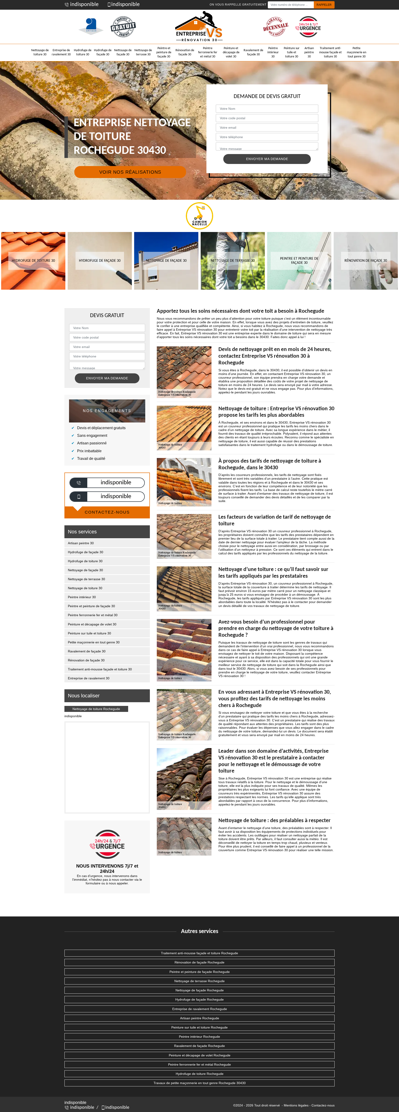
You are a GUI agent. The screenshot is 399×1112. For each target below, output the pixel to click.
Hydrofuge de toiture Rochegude (200, 1074)
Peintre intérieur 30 (273, 52)
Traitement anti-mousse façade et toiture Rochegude (199, 953)
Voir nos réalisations (130, 172)
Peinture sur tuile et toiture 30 (291, 52)
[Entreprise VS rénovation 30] (199, 27)
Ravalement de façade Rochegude (199, 1046)
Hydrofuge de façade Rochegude (199, 999)
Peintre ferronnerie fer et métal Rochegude (199, 1064)
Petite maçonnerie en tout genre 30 (356, 52)
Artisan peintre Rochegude (199, 1018)
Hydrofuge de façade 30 (103, 52)
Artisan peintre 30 (309, 52)
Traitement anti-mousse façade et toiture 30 (330, 52)
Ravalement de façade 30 (253, 52)
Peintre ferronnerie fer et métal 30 (207, 52)
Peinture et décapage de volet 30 (231, 52)
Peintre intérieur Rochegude (199, 1036)
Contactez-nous (323, 1105)
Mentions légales (296, 1105)
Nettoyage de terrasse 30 (143, 52)
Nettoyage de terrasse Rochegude (199, 981)
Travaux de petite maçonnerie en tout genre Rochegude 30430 (200, 1083)
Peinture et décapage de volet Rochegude (199, 1055)
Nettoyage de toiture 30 (40, 52)
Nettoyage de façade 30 (123, 52)
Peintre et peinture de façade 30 (163, 52)
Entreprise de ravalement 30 (61, 52)
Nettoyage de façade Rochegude (199, 990)
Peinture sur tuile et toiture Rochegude (199, 1027)
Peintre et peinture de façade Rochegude (199, 972)
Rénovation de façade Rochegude (199, 962)
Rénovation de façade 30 (184, 52)
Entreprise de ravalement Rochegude (199, 1009)
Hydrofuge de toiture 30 (82, 52)
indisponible (84, 4)
